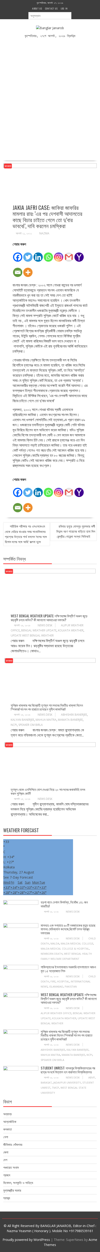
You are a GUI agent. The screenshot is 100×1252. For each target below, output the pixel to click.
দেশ (5, 1160)
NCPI (14, 725)
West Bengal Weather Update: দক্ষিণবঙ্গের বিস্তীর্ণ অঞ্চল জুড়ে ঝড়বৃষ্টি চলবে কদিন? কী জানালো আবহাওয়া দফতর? (49, 617)
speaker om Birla (30, 725)
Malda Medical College (77, 943)
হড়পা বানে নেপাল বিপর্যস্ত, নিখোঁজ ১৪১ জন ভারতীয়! (64, 903)
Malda (54, 943)
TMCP (55, 1087)
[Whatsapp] (48, 254)
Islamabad (56, 986)
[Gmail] (68, 254)
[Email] (17, 270)
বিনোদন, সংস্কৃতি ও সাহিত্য (18, 1183)
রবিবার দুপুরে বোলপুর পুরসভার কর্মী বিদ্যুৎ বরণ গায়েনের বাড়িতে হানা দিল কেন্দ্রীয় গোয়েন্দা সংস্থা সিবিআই (75, 531)
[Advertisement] (50, 96)
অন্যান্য (7, 1114)
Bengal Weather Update (39, 630)
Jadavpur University (67, 1082)
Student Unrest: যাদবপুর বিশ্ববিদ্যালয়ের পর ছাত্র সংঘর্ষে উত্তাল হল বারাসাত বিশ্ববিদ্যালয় (68, 1069)
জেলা (5, 1152)
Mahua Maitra (46, 720)
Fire (53, 981)
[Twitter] (28, 254)
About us (37, 8)
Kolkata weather (70, 630)
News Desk (45, 625)
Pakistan (71, 986)
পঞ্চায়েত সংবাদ (11, 1167)
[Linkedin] (38, 254)
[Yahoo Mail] (79, 254)
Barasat (46, 1082)
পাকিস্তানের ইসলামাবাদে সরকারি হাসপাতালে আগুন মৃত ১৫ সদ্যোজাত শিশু (68, 968)
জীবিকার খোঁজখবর (12, 1144)
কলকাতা (8, 166)
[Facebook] (17, 254)
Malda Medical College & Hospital (65, 948)
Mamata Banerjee (70, 720)
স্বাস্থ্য (6, 1198)
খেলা (5, 1137)
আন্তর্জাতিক (9, 1121)
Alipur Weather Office (56, 1013)
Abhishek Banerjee (74, 715)
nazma (44, 233)
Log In (64, 8)
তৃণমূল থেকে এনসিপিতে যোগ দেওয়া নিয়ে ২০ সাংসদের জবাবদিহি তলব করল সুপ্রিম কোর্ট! (48, 791)
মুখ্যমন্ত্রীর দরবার (12, 1190)
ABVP (91, 1077)
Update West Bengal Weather (32, 635)
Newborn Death (52, 953)
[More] (28, 270)
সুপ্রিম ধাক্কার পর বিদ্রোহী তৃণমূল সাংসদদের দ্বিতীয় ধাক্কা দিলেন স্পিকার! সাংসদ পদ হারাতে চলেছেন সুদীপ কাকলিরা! (47, 706)
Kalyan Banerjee (22, 720)
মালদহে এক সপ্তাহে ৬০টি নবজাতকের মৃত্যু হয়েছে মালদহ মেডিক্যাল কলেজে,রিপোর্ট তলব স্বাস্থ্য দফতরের (68, 929)
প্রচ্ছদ (6, 1175)
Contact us (51, 8)
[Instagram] (58, 254)
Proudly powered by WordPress (26, 1239)
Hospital (63, 981)
